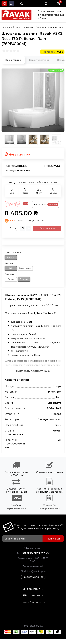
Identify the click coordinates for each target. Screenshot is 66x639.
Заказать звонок (33, 576)
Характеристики (39, 59)
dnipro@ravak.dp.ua (35, 571)
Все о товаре (13, 59)
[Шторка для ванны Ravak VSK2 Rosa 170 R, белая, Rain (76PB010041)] (33, 100)
